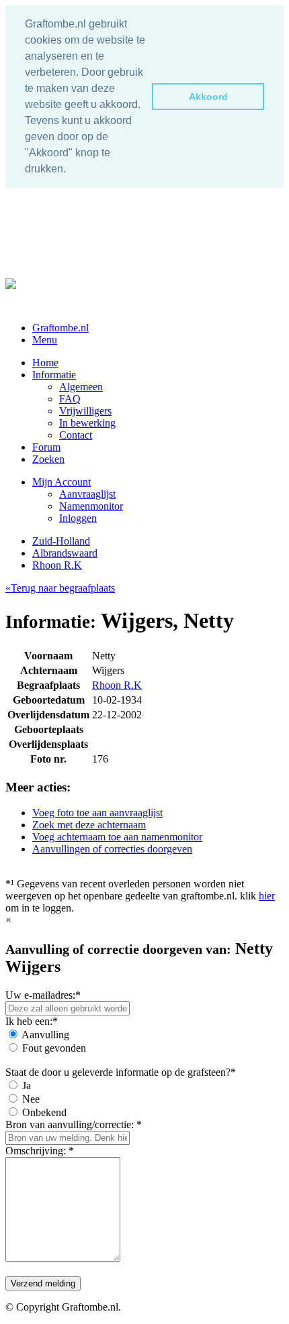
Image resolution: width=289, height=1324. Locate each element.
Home (45, 362)
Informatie (54, 374)
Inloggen (78, 518)
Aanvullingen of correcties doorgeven (112, 848)
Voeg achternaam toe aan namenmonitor (117, 836)
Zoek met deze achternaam (89, 824)
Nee (31, 1099)
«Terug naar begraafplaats (60, 588)
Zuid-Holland (61, 541)
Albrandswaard (64, 553)
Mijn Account (61, 482)
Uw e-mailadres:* (43, 995)
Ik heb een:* (31, 1021)
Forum (46, 447)
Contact (75, 435)
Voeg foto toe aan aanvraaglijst (97, 812)
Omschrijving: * (39, 1150)
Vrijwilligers (85, 411)
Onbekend (44, 1112)
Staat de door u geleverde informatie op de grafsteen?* (120, 1072)
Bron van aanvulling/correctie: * (73, 1124)
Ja (26, 1085)
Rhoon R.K (57, 565)
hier (267, 895)
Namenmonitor (91, 506)
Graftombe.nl (60, 327)
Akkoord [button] (208, 96)
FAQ (70, 398)
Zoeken (48, 459)
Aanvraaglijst (87, 494)
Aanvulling (45, 1034)
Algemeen (81, 386)
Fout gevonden (54, 1048)
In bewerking (87, 423)
